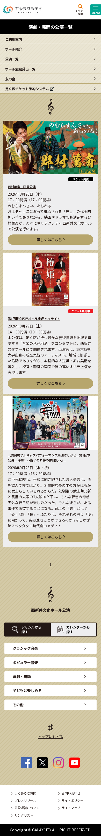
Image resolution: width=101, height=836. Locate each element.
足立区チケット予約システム (27, 88)
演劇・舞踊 (22, 676)
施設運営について (27, 807)
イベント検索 (80, 12)
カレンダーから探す (78, 629)
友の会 (10, 78)
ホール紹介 (13, 49)
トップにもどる (50, 736)
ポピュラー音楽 (25, 662)
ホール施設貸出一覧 (20, 69)
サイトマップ (71, 807)
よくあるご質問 (25, 793)
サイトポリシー (72, 800)
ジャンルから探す (31, 629)
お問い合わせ (71, 793)
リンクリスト (24, 815)
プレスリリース (25, 800)
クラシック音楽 (25, 648)
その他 (18, 704)
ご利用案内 (13, 39)
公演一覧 (12, 58)
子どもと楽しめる (27, 690)
